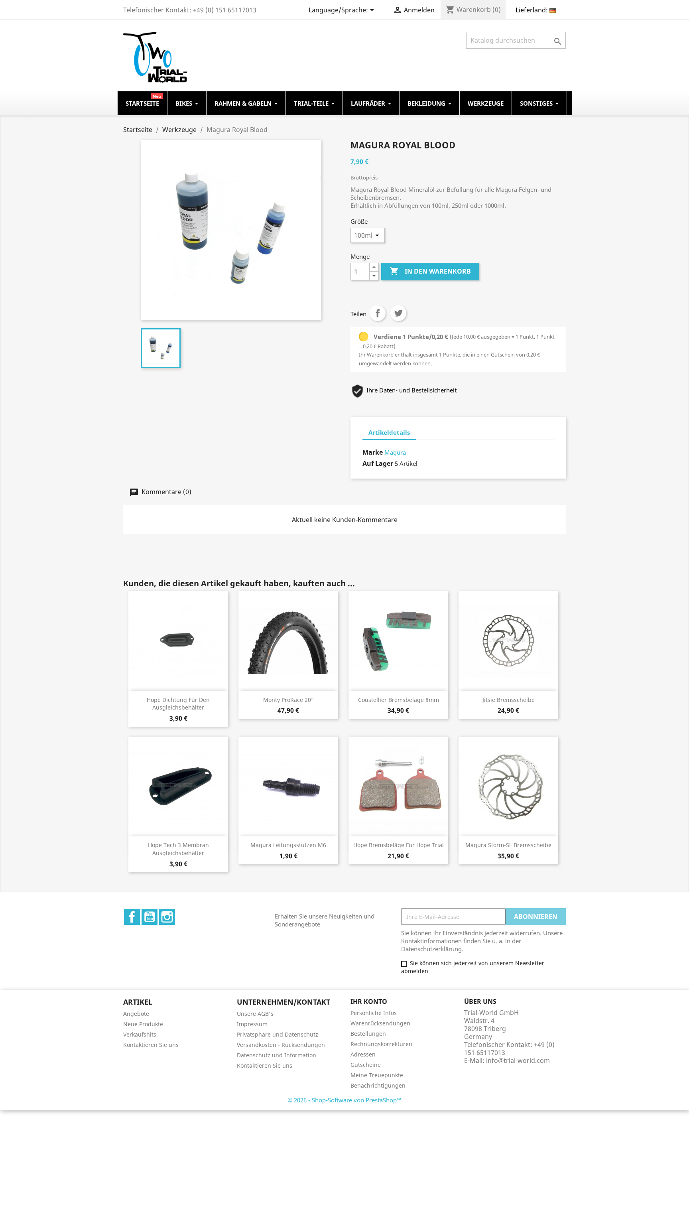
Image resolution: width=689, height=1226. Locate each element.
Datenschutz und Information (276, 1055)
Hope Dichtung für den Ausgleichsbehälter (178, 704)
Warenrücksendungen (380, 1023)
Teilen (378, 313)
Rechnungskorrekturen (381, 1044)
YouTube (149, 917)
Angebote (136, 1013)
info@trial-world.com (518, 1060)
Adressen (363, 1054)
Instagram (167, 917)
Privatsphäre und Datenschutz (277, 1034)
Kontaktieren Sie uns (151, 1045)
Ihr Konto (368, 1001)
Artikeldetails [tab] (389, 432)
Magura (395, 452)
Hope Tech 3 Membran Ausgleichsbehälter (178, 849)
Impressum (252, 1024)
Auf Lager (377, 463)
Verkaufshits (139, 1034)
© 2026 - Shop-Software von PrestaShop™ (344, 1100)
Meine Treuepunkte (376, 1075)
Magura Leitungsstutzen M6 (288, 845)
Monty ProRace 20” (288, 700)
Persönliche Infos (373, 1013)
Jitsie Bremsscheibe (508, 700)
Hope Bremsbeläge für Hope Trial (398, 845)
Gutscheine (365, 1064)
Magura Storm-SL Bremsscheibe (508, 845)
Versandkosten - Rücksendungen (281, 1045)
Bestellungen (368, 1033)
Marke (372, 452)
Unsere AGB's (255, 1013)
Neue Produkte (143, 1024)
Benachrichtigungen (378, 1085)
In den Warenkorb (430, 271)
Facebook (132, 917)
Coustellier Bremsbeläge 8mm (398, 700)
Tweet (398, 313)
